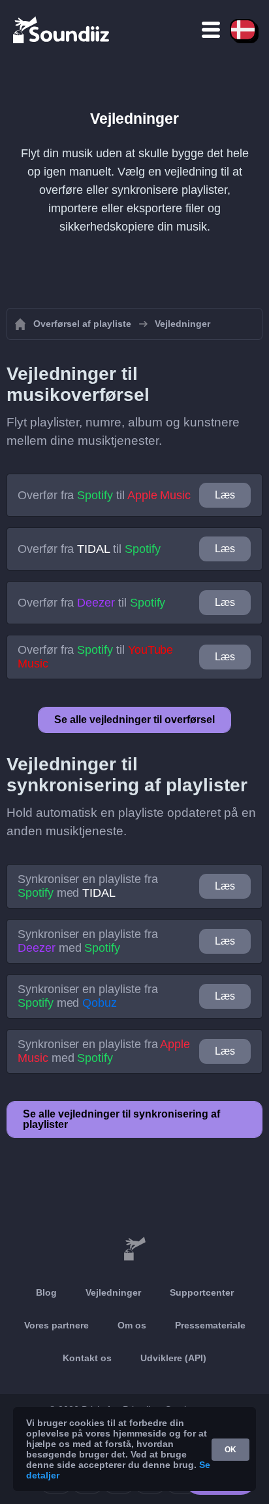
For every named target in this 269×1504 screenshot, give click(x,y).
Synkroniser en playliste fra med (88, 886)
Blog (46, 1292)
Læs (225, 494)
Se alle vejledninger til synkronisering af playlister (121, 1119)
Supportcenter (202, 1292)
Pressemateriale (210, 1325)
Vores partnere (56, 1325)
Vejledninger (113, 1292)
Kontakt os (87, 1358)
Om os (132, 1325)
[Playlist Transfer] (62, 29)
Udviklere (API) (173, 1358)
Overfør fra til (104, 495)
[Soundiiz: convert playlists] (134, 1249)
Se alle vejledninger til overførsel (134, 719)
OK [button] (230, 1449)
